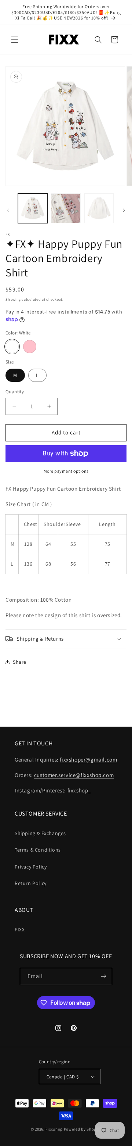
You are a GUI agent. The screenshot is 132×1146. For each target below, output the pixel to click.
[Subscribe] (104, 976)
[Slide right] (124, 210)
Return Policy (31, 883)
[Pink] (29, 346)
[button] (15, 40)
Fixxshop (54, 1129)
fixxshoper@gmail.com (88, 759)
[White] (12, 346)
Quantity (15, 391)
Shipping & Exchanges (40, 833)
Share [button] (19, 662)
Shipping (13, 299)
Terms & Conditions (38, 849)
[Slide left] (8, 210)
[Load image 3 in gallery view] (65, 208)
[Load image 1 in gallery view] (32, 208)
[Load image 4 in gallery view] (99, 208)
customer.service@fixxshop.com (74, 774)
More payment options (66, 471)
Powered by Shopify (83, 1129)
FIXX (20, 929)
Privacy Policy (31, 866)
